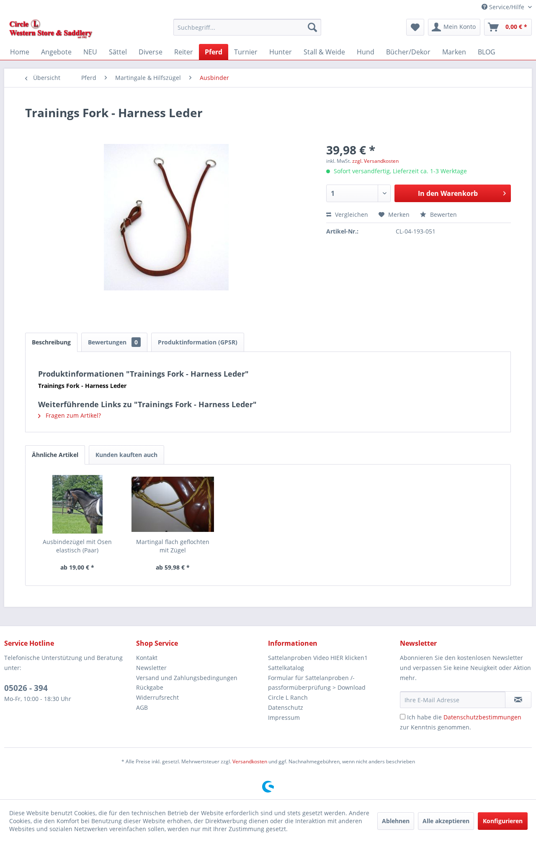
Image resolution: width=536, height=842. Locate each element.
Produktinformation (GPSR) (197, 342)
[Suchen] (312, 27)
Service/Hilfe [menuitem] (506, 7)
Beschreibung (51, 342)
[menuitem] (247, 27)
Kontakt (146, 658)
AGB (142, 707)
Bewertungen (113, 342)
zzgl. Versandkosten (375, 160)
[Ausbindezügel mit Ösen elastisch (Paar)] (77, 504)
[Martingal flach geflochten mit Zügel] (172, 504)
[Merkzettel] (415, 27)
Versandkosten (249, 761)
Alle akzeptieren (446, 821)
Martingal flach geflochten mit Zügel (172, 546)
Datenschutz (285, 707)
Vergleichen (350, 214)
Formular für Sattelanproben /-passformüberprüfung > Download (317, 683)
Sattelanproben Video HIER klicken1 (318, 658)
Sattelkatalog (286, 668)
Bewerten (442, 214)
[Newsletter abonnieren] (518, 699)
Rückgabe (149, 687)
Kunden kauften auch (126, 455)
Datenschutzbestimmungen (482, 717)
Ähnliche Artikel (55, 455)
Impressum (284, 717)
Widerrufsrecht (157, 697)
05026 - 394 (26, 688)
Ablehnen (396, 821)
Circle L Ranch (288, 697)
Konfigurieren (503, 821)
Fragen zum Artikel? (72, 415)
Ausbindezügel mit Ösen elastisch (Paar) (77, 546)
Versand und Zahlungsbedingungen (186, 678)
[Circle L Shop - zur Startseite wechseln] (50, 29)
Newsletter (151, 668)
